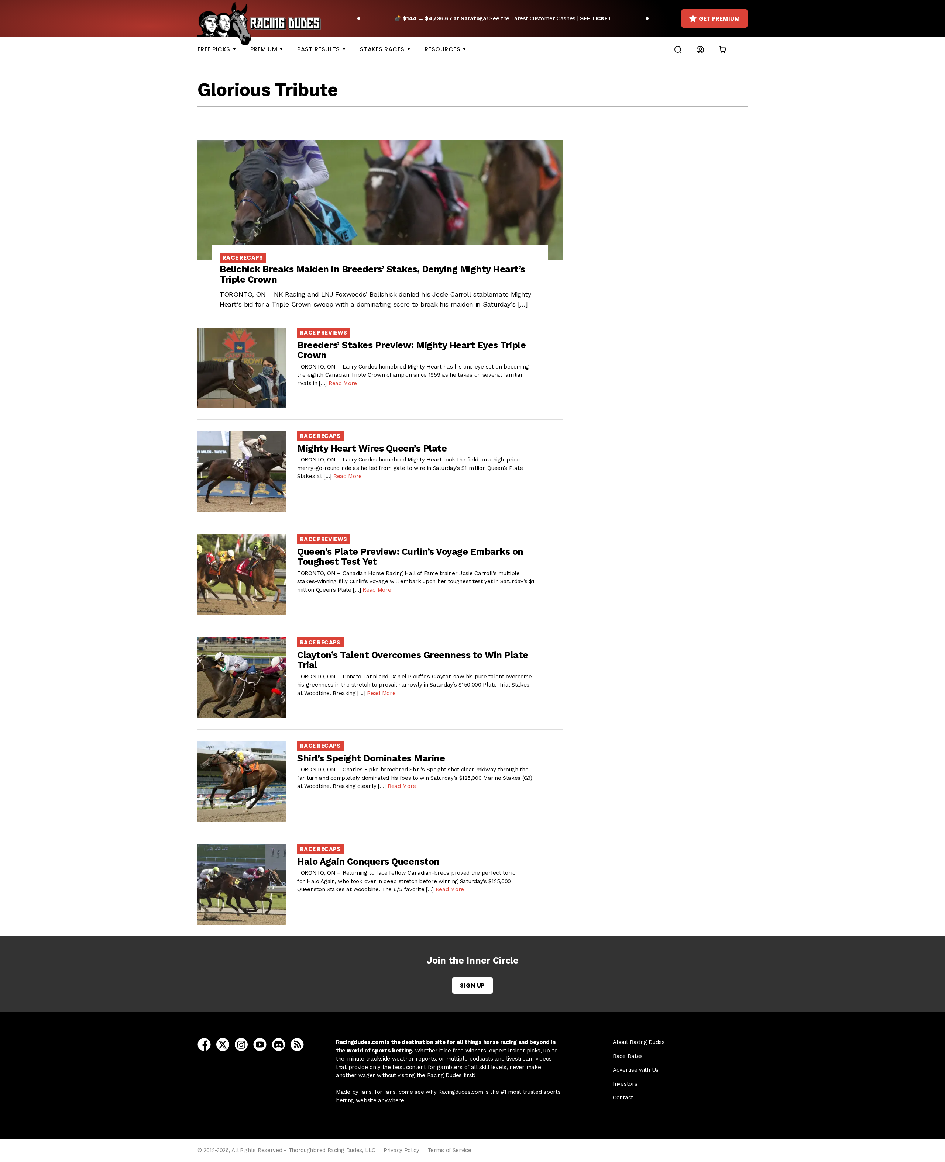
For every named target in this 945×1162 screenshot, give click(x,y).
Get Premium (719, 19)
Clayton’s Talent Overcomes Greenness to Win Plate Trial (412, 660)
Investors (625, 1083)
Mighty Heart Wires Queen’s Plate (372, 448)
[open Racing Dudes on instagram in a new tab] (241, 1044)
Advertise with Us (636, 1069)
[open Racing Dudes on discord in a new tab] (278, 1044)
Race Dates (628, 1056)
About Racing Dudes (639, 1042)
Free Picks (213, 49)
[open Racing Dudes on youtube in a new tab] (260, 1044)
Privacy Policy (401, 1150)
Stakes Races (382, 49)
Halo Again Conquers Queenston (368, 861)
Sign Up (472, 985)
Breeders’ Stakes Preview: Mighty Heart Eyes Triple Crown (411, 350)
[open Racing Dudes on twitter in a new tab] (222, 1044)
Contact (623, 1097)
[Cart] (722, 49)
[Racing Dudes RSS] (297, 1044)
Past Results (318, 49)
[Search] (678, 49)
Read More (343, 383)
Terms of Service (449, 1150)
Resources (442, 49)
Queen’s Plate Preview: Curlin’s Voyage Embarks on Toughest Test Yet (410, 556)
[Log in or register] (700, 49)
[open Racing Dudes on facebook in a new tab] (204, 1044)
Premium (263, 49)
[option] (502, 18)
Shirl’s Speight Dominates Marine (371, 758)
